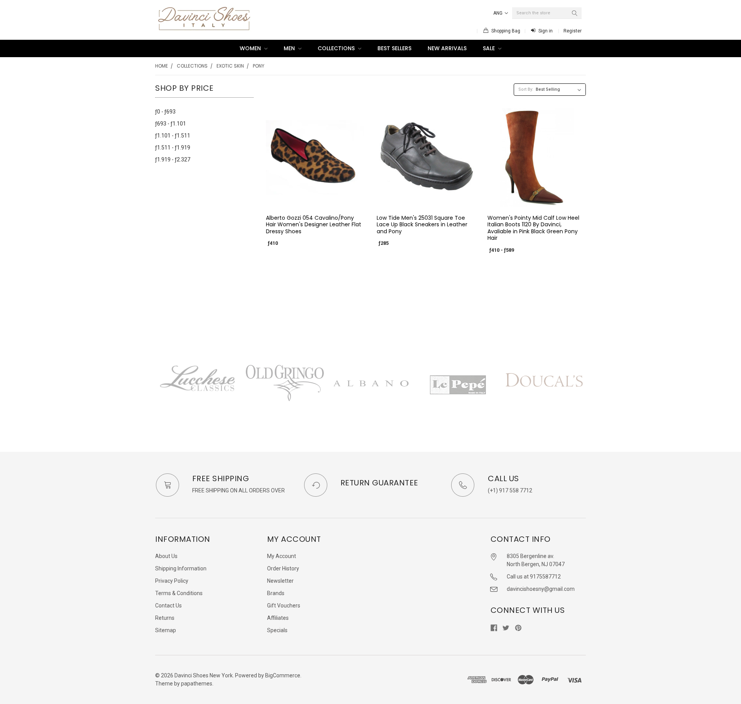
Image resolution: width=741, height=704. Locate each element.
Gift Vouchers (283, 605)
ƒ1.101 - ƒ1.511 (172, 135)
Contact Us (168, 605)
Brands (275, 593)
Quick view (314, 200)
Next (586, 392)
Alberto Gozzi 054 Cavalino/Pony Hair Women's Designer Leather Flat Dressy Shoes (313, 224)
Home (161, 66)
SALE (489, 48)
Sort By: (525, 89)
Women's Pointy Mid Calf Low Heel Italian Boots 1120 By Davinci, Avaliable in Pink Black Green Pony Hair (533, 228)
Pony (258, 66)
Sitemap (165, 630)
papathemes (196, 683)
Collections (337, 48)
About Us (166, 556)
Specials (277, 630)
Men (290, 48)
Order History (283, 568)
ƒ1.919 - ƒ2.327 (172, 159)
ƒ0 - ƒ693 (165, 112)
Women (251, 48)
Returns (164, 618)
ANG (498, 13)
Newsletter (280, 581)
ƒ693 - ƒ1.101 (170, 123)
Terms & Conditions (179, 593)
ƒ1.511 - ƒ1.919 (172, 147)
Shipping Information (180, 568)
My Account (281, 556)
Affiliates (278, 618)
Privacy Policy (171, 581)
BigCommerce (282, 675)
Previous (155, 392)
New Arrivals (447, 48)
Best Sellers (394, 48)
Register (572, 31)
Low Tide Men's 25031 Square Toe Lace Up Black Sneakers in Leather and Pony (422, 224)
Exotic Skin (230, 66)
